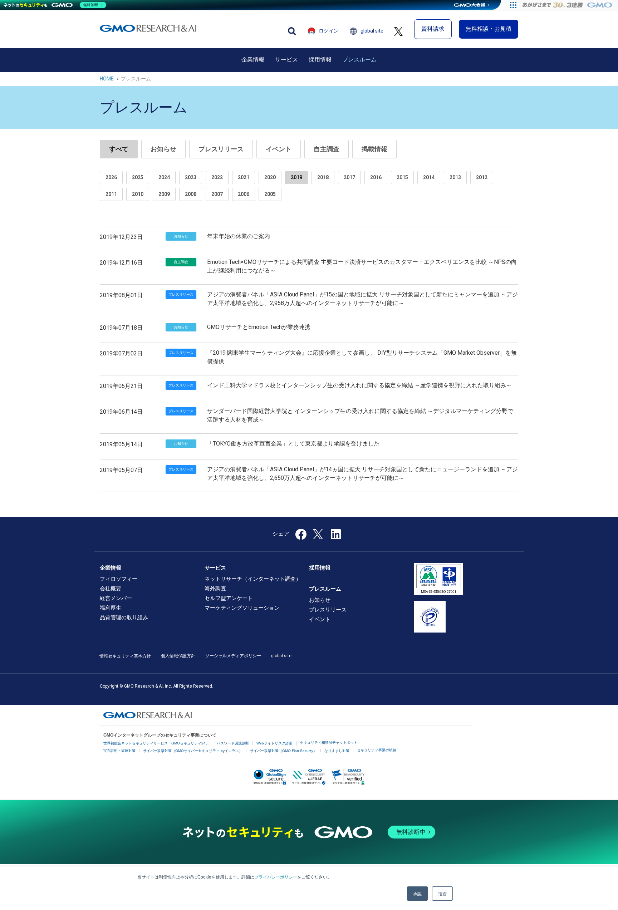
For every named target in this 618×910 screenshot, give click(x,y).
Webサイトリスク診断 (274, 743)
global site (371, 30)
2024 (164, 177)
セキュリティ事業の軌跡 (376, 750)
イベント (278, 149)
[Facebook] (300, 536)
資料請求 (432, 28)
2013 (455, 177)
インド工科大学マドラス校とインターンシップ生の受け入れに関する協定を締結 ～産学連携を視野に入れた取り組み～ (359, 385)
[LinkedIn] (336, 536)
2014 (429, 177)
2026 (111, 177)
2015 (402, 177)
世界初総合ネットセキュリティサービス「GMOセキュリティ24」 (156, 743)
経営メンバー (116, 598)
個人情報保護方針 (178, 656)
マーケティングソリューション (242, 608)
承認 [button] (417, 893)
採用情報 (320, 59)
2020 (270, 177)
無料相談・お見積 (488, 28)
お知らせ (163, 149)
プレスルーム (359, 59)
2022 (217, 177)
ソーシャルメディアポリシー (233, 656)
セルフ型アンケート (229, 598)
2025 (137, 177)
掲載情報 (374, 149)
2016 (376, 177)
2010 (137, 194)
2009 (164, 194)
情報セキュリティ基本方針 (125, 656)
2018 (323, 177)
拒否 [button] (442, 893)
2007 (217, 194)
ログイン (329, 30)
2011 (111, 194)
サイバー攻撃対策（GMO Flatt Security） (283, 751)
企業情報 (252, 59)
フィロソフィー (118, 579)
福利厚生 (110, 608)
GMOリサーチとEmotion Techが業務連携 (258, 327)
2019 (296, 177)
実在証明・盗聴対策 (119, 751)
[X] (318, 533)
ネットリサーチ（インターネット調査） (253, 579)
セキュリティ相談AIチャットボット (328, 742)
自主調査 (326, 149)
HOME (107, 79)
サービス (286, 59)
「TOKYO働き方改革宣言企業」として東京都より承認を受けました (293, 443)
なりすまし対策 (336, 751)
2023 (190, 177)
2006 (243, 194)
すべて (118, 149)
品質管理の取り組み (124, 617)
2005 (270, 194)
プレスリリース (221, 149)
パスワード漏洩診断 (233, 743)
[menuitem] (253, 60)
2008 (190, 194)
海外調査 (215, 588)
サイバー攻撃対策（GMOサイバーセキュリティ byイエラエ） (192, 751)
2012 (481, 177)
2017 (349, 177)
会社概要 (110, 588)
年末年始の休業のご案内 (238, 236)
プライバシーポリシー (275, 877)
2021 (243, 177)
